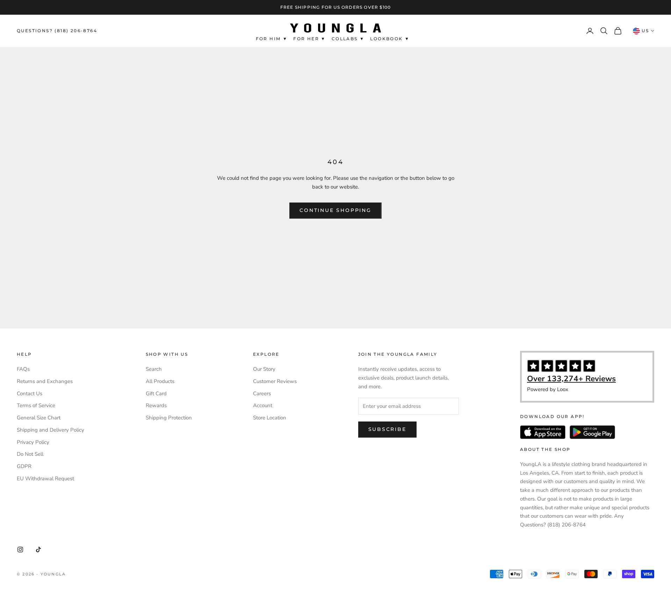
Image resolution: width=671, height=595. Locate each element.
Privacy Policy (33, 442)
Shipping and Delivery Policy (50, 429)
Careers (262, 393)
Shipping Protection (169, 417)
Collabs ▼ (348, 38)
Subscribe (387, 429)
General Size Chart (38, 417)
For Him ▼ (272, 38)
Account (262, 405)
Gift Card (156, 393)
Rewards (156, 405)
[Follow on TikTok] (38, 549)
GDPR (24, 466)
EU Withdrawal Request (45, 478)
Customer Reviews (275, 381)
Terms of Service (36, 405)
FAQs (23, 369)
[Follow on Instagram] (20, 549)
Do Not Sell (30, 454)
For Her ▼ (309, 38)
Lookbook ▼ (390, 38)
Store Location (269, 417)
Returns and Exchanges (45, 381)
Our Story (264, 369)
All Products (160, 381)
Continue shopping (335, 210)
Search (154, 369)
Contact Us (29, 393)
